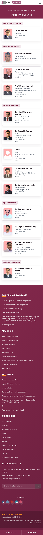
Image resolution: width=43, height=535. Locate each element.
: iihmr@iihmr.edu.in (13, 479)
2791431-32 (26, 475)
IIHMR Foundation (8, 450)
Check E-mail (6, 438)
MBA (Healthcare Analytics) (12, 309)
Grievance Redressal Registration (14, 392)
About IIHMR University (10, 336)
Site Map (18, 515)
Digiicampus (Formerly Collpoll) (13, 410)
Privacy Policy (7, 515)
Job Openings (7, 421)
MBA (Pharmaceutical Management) (15, 305)
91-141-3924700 (13, 475)
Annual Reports (7, 352)
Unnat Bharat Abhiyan (9, 430)
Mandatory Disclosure (10, 458)
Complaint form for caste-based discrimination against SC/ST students (19, 401)
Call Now (33, 532)
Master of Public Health (10, 313)
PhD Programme (8, 325)
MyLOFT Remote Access (11, 384)
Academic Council (8, 344)
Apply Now (12, 532)
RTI (3, 406)
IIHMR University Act (9, 356)
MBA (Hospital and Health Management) (16, 301)
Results (4, 442)
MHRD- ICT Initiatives (9, 446)
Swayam (5, 425)
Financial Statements (9, 364)
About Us (17, 10)
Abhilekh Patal (7, 388)
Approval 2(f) (6, 368)
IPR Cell (4, 454)
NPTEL (4, 434)
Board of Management (10, 340)
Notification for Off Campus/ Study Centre (17, 360)
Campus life (6, 348)
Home (10, 10)
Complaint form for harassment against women (19, 396)
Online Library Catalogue (10, 380)
